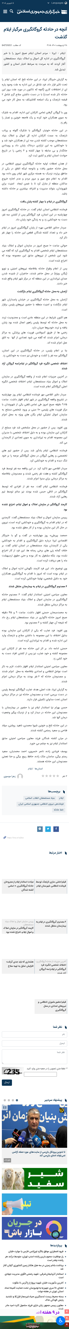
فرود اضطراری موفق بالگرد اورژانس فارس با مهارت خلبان (35, 1252)
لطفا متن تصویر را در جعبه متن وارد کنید (47, 1069)
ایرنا (38, 12)
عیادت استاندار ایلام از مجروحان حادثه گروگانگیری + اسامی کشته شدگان (18, 886)
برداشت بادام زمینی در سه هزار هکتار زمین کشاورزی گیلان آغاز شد (33, 1267)
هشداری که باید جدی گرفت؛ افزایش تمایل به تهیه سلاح (19, 964)
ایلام (30, 769)
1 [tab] (17, 1100)
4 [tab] (5, 1100)
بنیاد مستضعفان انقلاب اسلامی (40, 798)
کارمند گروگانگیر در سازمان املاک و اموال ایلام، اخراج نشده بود (18, 930)
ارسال (7, 1082)
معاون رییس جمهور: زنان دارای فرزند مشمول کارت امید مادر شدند (34, 1307)
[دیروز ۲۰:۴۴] (34, 1126)
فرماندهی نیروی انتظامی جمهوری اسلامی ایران (40, 804)
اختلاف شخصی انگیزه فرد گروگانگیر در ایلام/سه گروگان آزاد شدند (52, 969)
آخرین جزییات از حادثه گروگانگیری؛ (51, 961)
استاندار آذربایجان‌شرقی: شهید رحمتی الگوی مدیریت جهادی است (34, 1276)
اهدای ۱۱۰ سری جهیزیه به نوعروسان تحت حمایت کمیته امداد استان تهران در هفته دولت (34, 1290)
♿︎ (60, 1320)
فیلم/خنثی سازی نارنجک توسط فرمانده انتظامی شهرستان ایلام (51, 884)
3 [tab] (9, 1100)
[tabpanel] (34, 1134)
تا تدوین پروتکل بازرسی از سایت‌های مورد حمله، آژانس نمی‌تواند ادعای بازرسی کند (38, 1153)
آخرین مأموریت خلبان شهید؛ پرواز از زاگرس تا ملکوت (38, 1283)
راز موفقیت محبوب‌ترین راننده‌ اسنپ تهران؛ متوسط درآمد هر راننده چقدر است (34, 1258)
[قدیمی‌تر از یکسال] (51, 868)
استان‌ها (39, 769)
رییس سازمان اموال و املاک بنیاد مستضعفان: (19, 923)
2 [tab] (13, 1100)
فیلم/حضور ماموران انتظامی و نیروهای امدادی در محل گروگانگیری (52, 1006)
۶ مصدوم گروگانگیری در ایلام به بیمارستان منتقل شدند (51, 924)
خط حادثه (58, 810)
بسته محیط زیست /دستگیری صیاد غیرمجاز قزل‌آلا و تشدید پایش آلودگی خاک (34, 1298)
